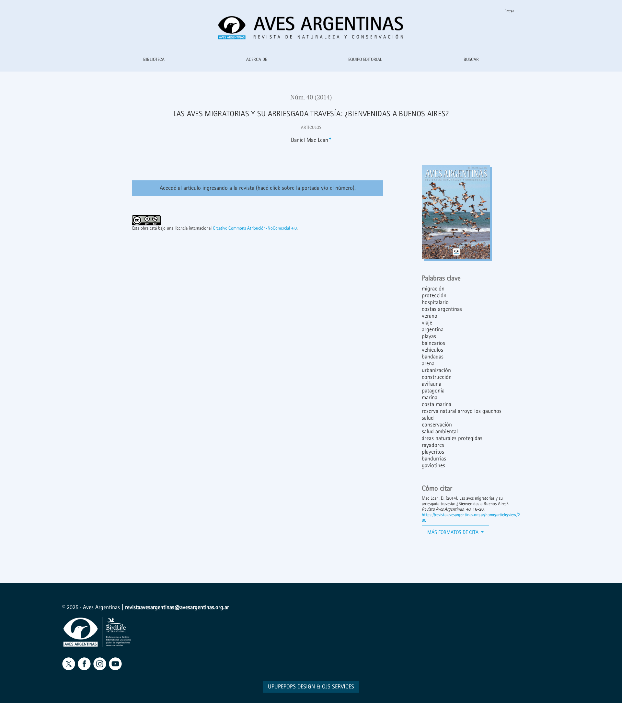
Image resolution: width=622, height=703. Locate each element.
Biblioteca (154, 59)
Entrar (509, 11)
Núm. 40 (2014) (311, 97)
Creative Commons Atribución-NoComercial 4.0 (255, 228)
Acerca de (256, 59)
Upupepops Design (291, 686)
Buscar (471, 59)
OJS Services (338, 686)
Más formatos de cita (453, 532)
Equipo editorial (365, 59)
